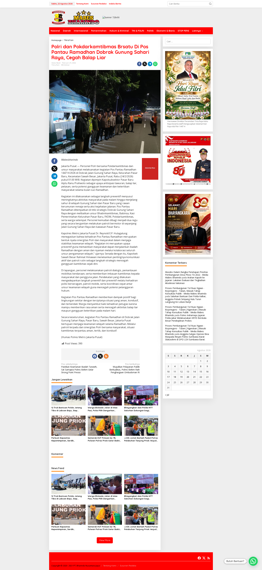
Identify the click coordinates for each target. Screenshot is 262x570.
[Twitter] (100, 356)
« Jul (167, 394)
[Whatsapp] (155, 64)
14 (194, 371)
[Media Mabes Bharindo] (75, 17)
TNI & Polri (55, 65)
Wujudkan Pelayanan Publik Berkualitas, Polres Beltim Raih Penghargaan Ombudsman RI (124, 368)
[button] (210, 3)
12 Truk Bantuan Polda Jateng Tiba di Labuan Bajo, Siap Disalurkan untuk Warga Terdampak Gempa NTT (66, 409)
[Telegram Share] (150, 64)
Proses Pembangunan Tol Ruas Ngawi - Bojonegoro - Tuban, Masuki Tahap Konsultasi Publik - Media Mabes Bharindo (186, 291)
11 (175, 371)
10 (168, 371)
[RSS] (106, 356)
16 (207, 371)
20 (188, 376)
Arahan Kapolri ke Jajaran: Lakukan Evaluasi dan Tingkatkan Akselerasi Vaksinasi (185, 280)
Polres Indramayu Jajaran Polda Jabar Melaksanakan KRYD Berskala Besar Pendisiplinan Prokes (185, 318)
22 (201, 376)
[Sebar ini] (139, 64)
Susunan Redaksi (128, 565)
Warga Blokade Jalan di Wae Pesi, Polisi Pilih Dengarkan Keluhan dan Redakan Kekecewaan (102, 409)
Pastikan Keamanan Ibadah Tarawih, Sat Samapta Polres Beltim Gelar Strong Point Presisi (79, 368)
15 (201, 371)
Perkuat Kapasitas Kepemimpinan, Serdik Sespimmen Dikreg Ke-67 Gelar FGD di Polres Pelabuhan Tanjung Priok (68, 439)
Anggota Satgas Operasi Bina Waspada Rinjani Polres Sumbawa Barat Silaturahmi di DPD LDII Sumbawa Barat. (187, 337)
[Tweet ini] (144, 64)
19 (181, 376)
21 (194, 376)
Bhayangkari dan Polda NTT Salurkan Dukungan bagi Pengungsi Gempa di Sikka (138, 409)
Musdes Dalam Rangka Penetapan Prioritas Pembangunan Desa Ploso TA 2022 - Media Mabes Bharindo (186, 275)
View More (104, 540)
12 (181, 371)
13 (188, 371)
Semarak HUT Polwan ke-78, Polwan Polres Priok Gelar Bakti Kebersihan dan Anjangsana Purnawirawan (104, 439)
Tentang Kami (109, 565)
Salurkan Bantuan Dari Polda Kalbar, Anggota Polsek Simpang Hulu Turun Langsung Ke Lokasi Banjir (185, 299)
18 (175, 376)
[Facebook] (94, 356)
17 (168, 376)
